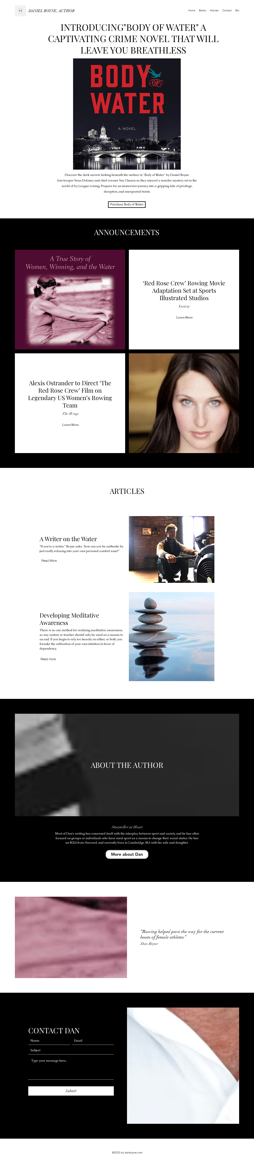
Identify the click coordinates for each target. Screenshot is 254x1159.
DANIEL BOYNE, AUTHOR (52, 11)
